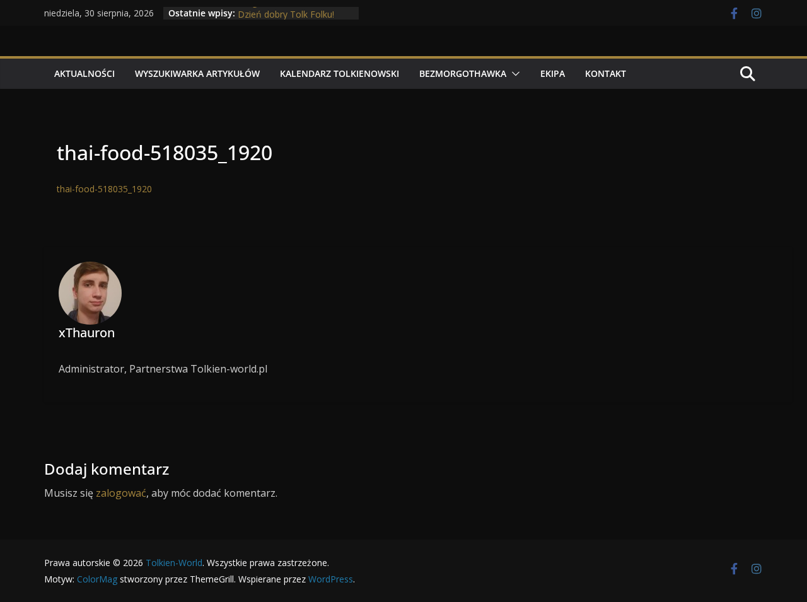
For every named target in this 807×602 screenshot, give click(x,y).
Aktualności (84, 73)
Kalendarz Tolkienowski (339, 73)
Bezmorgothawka (462, 73)
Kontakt (605, 73)
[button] (513, 74)
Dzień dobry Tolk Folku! (286, 16)
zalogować (121, 493)
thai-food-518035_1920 (104, 189)
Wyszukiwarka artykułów (197, 73)
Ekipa (552, 73)
